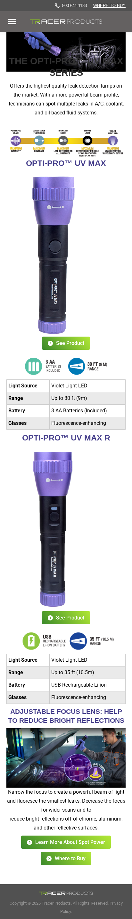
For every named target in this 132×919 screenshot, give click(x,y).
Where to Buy (109, 5)
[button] (113, 12)
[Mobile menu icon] (12, 21)
